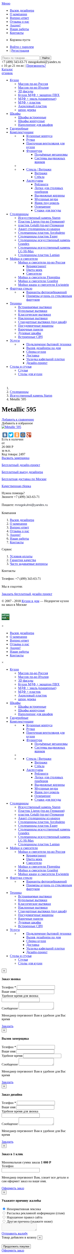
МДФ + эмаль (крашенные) (37, 98)
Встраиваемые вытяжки (35, 307)
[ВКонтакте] (4, 434)
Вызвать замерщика (15, 458)
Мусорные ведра (46, 199)
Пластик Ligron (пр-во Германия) (41, 221)
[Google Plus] (28, 434)
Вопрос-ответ (19, 18)
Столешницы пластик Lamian (39, 255)
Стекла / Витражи (38, 169)
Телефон (8, 1166)
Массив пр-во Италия (33, 87)
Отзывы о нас (19, 21)
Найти (46, 58)
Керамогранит (36, 266)
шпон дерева (27, 110)
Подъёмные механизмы (51, 154)
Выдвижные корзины (50, 195)
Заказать (7, 1026)
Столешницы (19, 392)
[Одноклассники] (16, 434)
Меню (6, 3)
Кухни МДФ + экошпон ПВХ (39, 95)
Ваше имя (8, 991)
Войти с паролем (22, 47)
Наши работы (19, 29)
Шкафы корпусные (31, 121)
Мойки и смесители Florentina (39, 277)
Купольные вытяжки (32, 311)
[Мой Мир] (22, 434)
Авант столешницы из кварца (39, 229)
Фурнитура (34, 151)
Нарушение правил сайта (24, 1217)
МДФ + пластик (29, 102)
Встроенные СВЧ (30, 337)
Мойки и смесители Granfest (38, 281)
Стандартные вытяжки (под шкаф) (42, 322)
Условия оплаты (21, 556)
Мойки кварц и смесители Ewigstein (43, 284)
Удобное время (12, 1055)
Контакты (17, 33)
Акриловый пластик (32, 106)
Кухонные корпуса (39, 136)
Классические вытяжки (34, 314)
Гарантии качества (23, 560)
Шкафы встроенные (32, 117)
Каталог (7, 69)
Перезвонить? (36, 65)
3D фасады (25, 91)
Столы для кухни (30, 374)
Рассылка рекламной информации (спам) (35, 1213)
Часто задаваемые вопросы (29, 564)
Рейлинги (41, 184)
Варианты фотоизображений (46, 292)
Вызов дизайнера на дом (43, 348)
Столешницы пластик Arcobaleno (41, 232)
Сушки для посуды (48, 210)
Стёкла (39, 177)
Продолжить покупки (16, 1246)
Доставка (32, 355)
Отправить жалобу (15, 1233)
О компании (18, 14)
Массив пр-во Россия (33, 84)
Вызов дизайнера (22, 10)
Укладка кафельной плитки (45, 359)
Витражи (41, 173)
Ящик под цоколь (47, 203)
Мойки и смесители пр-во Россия (41, 262)
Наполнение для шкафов (35, 124)
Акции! (15, 25)
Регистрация (20, 50)
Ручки (30, 139)
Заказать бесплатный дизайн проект (27, 594)
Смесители (34, 273)
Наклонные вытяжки (33, 318)
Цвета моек (34, 270)
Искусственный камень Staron (39, 218)
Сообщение (10, 1008)
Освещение (43, 206)
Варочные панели (30, 329)
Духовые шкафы (29, 333)
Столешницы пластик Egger (38, 236)
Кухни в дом (30, 601)
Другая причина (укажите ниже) (29, 1221)
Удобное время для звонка (20, 995)
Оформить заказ (13, 1188)
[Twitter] (10, 434)
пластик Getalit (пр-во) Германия (41, 225)
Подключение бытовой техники (48, 344)
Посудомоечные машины (35, 325)
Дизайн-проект (36, 363)
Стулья (23, 370)
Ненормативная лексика (23, 1209)
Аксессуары (34, 180)
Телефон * (9, 987)
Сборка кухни (36, 351)
